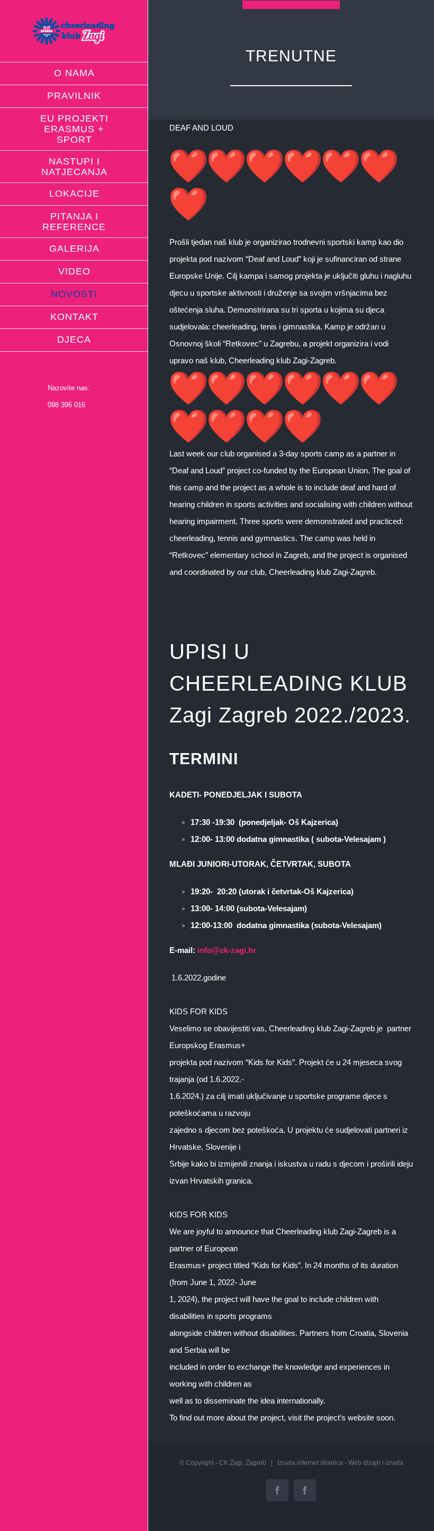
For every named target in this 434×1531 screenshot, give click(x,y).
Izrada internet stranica (310, 1462)
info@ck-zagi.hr (72, 422)
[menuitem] (74, 73)
